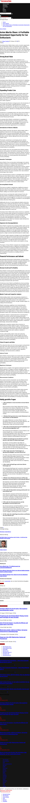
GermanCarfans (6, 3)
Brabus (4, 769)
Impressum (2, 790)
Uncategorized (7, 655)
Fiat (4, 783)
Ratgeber (4, 11)
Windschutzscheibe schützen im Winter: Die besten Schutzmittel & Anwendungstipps (13, 630)
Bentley (4, 9)
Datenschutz (9, 790)
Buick (4, 772)
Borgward (5, 768)
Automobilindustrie (7, 764)
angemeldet (7, 581)
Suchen (2, 600)
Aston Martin (5, 6)
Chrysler (5, 776)
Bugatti (4, 771)
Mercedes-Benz (7, 652)
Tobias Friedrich (5, 41)
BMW (4, 766)
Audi (4, 8)
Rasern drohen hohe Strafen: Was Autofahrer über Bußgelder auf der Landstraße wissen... (13, 753)
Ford (4, 785)
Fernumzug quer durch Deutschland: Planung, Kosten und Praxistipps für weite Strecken (14, 616)
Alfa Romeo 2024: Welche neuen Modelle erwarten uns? (14, 689)
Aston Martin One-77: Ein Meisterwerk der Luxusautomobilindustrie (10, 567)
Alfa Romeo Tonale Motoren (5, 531)
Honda (4, 786)
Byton (4, 773)
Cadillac (4, 775)
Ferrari (4, 782)
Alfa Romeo (5, 5)
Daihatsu (5, 780)
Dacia (4, 779)
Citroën (4, 778)
